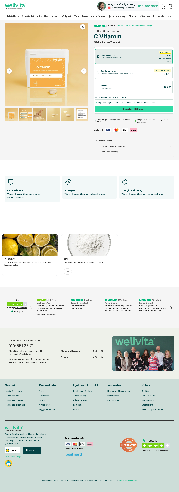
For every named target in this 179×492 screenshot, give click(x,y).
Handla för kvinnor (14, 391)
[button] (8, 463)
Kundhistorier (113, 400)
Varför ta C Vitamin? (104, 141)
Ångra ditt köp (79, 395)
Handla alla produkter (15, 405)
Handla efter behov (14, 400)
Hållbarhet (44, 395)
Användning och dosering (107, 152)
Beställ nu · (133, 109)
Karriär (42, 400)
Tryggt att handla (47, 409)
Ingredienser (113, 395)
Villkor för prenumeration (153, 409)
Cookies (145, 391)
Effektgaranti (147, 405)
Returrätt (77, 405)
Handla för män (12, 395)
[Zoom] (82, 27)
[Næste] (84, 71)
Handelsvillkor (148, 395)
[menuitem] (169, 16)
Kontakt (76, 409)
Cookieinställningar (13, 456)
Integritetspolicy (148, 400)
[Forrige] (9, 71)
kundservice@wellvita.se (20, 354)
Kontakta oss (32, 450)
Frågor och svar (80, 400)
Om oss (42, 391)
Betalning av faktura (82, 391)
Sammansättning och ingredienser (111, 146)
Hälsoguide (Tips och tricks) (120, 391)
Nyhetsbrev (44, 405)
